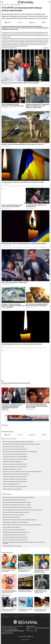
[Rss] (32, 637)
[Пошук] (49, 2)
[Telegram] (27, 636)
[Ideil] (25, 639)
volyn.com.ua (38, 615)
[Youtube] (30, 636)
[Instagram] (24, 636)
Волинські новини (5, 4)
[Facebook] (19, 636)
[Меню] (2, 2)
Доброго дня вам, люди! (15, 4)
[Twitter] (21, 636)
